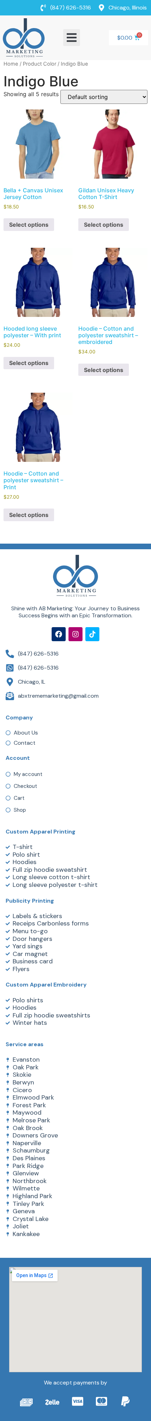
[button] (71, 37)
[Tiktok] (92, 634)
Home (11, 64)
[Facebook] (59, 634)
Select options (28, 224)
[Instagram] (75, 634)
